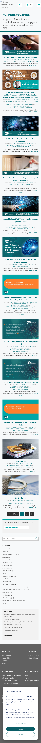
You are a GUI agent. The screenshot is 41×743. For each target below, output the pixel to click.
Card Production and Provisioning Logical (15, 587)
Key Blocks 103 (20, 498)
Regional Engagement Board (19, 349)
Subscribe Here (12, 527)
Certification (7, 595)
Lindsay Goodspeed (18, 143)
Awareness (34, 100)
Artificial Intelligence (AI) (10, 554)
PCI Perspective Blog (31, 680)
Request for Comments (19, 305)
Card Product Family (9, 584)
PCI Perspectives (16, 15)
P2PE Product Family (13, 465)
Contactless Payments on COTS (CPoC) (19, 104)
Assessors (6, 560)
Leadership (6, 658)
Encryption (27, 465)
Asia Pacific (6, 557)
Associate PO (7, 562)
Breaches (6, 581)
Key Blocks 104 (20, 461)
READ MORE (33, 65)
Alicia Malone (18, 59)
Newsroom (28, 675)
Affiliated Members (8, 678)
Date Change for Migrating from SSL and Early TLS (18, 622)
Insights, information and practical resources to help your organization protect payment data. (19, 23)
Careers (4, 661)
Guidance (10, 184)
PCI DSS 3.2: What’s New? (11, 630)
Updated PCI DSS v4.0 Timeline (13, 627)
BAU (5, 573)
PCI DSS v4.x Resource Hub (12, 619)
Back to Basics (7, 570)
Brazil (24, 348)
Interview (9, 101)
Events (26, 678)
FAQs (3, 663)
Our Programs (33, 655)
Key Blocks (27, 145)
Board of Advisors (9, 576)
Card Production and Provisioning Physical (15, 589)
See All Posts (13, 514)
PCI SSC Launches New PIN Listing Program (20, 57)
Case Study (15, 348)
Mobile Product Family (30, 101)
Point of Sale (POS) (9, 61)
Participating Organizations (11, 675)
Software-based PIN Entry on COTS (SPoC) (20, 103)
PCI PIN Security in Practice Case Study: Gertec (21, 382)
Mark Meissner (18, 464)
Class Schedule (33, 658)
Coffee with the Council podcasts (20, 107)
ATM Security (7, 565)
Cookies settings (20, 724)
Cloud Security (8, 598)
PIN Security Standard (25, 61)
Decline (20, 734)
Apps (5, 551)
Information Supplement (20, 147)
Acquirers (6, 549)
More (4, 603)
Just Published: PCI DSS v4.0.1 (13, 624)
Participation (34, 302)
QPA (37, 61)
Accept (20, 729)
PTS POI (17, 101)
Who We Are (6, 655)
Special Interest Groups (10, 683)
